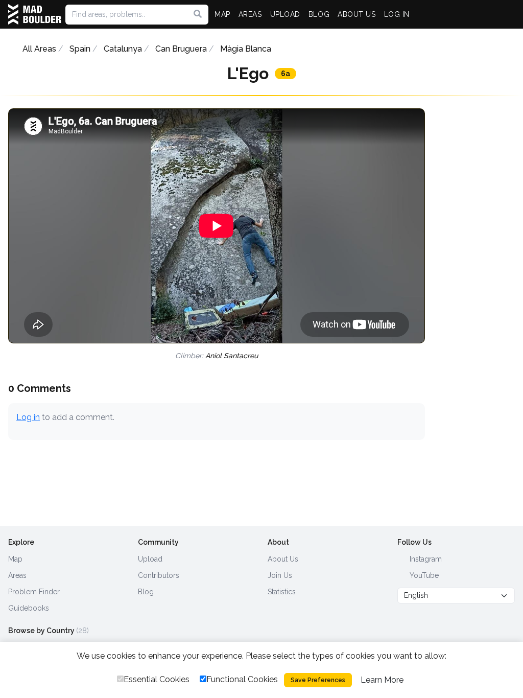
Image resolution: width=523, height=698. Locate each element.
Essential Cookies (156, 679)
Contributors (158, 575)
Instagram (425, 559)
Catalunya (123, 49)
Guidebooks (28, 608)
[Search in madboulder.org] (197, 14)
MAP (222, 14)
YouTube (423, 575)
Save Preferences (318, 680)
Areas (17, 575)
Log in (28, 417)
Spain (79, 49)
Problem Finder (34, 592)
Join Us (280, 575)
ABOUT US (356, 14)
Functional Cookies (242, 679)
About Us (283, 559)
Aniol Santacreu (231, 356)
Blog (146, 592)
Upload (150, 559)
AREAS (250, 14)
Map (15, 559)
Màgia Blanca (245, 49)
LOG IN (397, 14)
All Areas (39, 49)
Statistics (282, 592)
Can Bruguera (181, 49)
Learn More (382, 680)
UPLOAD (285, 14)
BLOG (318, 14)
